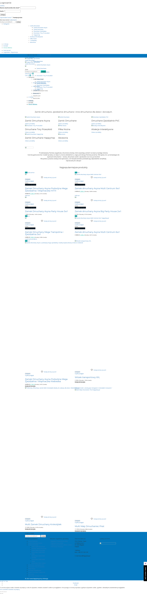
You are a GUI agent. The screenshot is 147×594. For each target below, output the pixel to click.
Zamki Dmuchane (38, 29)
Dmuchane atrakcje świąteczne (37, 576)
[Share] (2, 591)
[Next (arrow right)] (2, 593)
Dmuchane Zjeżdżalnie (40, 31)
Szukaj (18, 22)
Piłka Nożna (31, 568)
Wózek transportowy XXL (87, 377)
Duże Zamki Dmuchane (38, 550)
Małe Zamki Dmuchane (38, 546)
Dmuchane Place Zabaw (39, 563)
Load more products (31, 239)
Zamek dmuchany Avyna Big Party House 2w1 (98, 211)
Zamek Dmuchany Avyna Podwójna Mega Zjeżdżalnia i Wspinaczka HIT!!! (46, 189)
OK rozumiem (4, 589)
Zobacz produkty (30, 123)
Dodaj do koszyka (80, 185)
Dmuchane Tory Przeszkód (41, 33)
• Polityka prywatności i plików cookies (61, 545)
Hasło (2, 11)
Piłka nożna (33, 38)
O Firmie (5, 44)
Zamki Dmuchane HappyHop (36, 572)
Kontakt (5, 46)
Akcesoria (33, 42)
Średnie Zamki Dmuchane (39, 548)
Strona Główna (7, 48)
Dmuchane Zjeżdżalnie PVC (36, 565)
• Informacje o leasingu (56, 546)
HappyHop (37, 35)
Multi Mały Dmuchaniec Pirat (89, 526)
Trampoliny (33, 40)
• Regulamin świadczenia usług (59, 541)
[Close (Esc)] (0, 591)
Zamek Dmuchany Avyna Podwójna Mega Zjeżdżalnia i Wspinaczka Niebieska (46, 380)
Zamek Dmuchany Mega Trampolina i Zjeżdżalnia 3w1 (44, 233)
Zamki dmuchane (35, 26)
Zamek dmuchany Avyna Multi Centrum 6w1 (97, 232)
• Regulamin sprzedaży (56, 543)
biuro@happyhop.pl (45, 55)
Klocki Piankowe (33, 541)
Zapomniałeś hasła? (5, 17)
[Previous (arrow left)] (0, 593)
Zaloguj (3, 14)
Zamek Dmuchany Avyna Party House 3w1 (46, 211)
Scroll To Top (4, 581)
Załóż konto (13, 20)
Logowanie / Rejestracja (10, 52)
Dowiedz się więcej (30, 185)
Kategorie (6, 24)
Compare (27, 179)
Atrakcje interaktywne (36, 37)
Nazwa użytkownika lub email (10, 8)
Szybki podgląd (29, 181)
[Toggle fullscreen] (4, 591)
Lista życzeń (7, 50)
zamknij (2, 5)
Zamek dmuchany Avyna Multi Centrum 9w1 (97, 188)
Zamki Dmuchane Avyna (40, 27)
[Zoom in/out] (5, 591)
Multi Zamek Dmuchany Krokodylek (43, 524)
